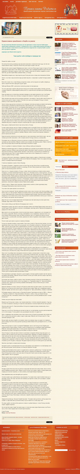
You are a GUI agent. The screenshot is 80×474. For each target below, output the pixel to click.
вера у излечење (19, 417)
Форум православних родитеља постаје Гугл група (70, 223)
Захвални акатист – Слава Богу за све (11, 430)
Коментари (58, 166)
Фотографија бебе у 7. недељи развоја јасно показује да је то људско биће (69, 109)
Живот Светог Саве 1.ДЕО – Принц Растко (66, 145)
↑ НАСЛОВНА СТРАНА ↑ (60, 445)
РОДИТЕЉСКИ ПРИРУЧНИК (9, 17)
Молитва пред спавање (62, 172)
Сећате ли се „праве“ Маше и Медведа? (11, 440)
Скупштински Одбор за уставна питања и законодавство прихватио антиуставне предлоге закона (13, 448)
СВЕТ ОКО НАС (32, 1)
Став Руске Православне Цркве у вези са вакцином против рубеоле (69, 53)
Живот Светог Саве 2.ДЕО (62, 149)
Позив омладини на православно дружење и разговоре (69, 230)
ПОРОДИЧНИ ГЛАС (50, 17)
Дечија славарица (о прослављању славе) (66, 142)
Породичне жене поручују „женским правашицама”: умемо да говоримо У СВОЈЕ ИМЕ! (70, 61)
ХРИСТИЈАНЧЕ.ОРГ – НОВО (65, 138)
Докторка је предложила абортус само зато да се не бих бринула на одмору (69, 125)
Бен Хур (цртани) (60, 154)
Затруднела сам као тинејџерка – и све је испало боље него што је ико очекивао (70, 114)
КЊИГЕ (12, 1)
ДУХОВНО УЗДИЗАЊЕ (21, 1)
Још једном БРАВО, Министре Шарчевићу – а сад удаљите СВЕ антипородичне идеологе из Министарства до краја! (39, 458)
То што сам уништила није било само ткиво (69, 130)
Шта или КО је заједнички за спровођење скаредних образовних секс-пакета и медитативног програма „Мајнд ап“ (37, 443)
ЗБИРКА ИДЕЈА (38, 17)
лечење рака (27, 417)
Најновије (65, 166)
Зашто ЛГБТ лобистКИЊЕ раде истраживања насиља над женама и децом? (69, 69)
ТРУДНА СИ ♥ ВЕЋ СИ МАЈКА (64, 103)
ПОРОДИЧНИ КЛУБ (62, 17)
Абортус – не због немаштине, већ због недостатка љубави (67, 120)
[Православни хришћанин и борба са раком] (11, 28)
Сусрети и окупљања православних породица (69, 234)
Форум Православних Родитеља (65, 219)
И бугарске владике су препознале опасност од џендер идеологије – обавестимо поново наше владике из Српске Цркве (65, 45)
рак (3, 418)
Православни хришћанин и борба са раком (18, 41)
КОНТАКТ (40, 1)
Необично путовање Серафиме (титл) (65, 150)
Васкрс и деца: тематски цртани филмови (11, 434)
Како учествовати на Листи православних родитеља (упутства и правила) (69, 241)
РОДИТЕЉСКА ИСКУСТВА (25, 17)
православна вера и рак (43, 417)
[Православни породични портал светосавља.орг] (40, 9)
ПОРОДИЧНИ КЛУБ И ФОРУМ (61, 437)
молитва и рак (34, 417)
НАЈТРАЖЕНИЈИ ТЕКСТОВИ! (39, 427)
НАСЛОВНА (5, 1)
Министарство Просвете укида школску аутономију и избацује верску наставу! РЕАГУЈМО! (37, 439)
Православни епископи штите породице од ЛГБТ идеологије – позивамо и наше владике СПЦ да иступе (65, 77)
